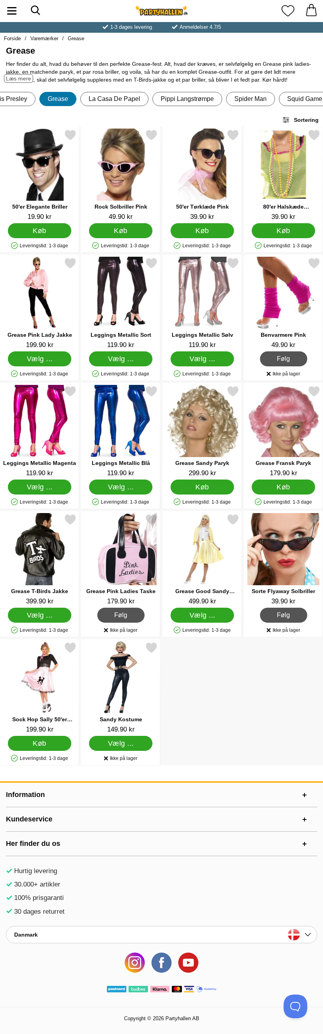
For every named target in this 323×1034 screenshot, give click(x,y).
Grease (76, 38)
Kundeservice (29, 819)
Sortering (306, 120)
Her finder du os (33, 843)
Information (25, 795)
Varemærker (44, 38)
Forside (12, 38)
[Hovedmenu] (12, 11)
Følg (283, 357)
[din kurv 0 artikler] (311, 11)
